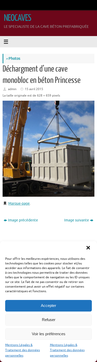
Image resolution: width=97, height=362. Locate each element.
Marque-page (19, 203)
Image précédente (23, 220)
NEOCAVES (17, 18)
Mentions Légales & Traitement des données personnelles (22, 350)
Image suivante (76, 220)
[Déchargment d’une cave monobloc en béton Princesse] (48, 149)
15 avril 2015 (34, 89)
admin (12, 89)
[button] (89, 248)
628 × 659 (44, 95)
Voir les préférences (48, 334)
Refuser (48, 319)
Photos (13, 58)
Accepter (48, 305)
